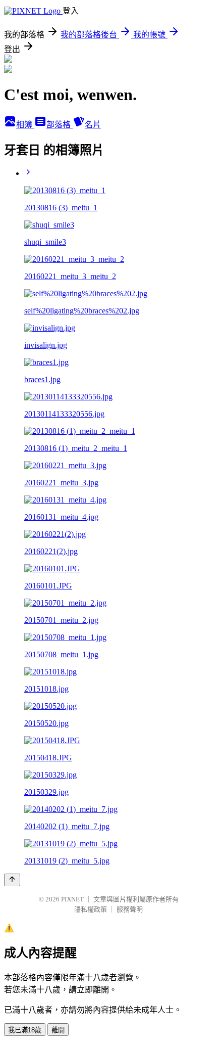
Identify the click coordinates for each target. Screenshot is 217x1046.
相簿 (25, 124)
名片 (93, 124)
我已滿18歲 (24, 1030)
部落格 (59, 124)
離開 (58, 1030)
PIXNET (72, 899)
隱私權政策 (90, 909)
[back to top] (12, 880)
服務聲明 (130, 909)
